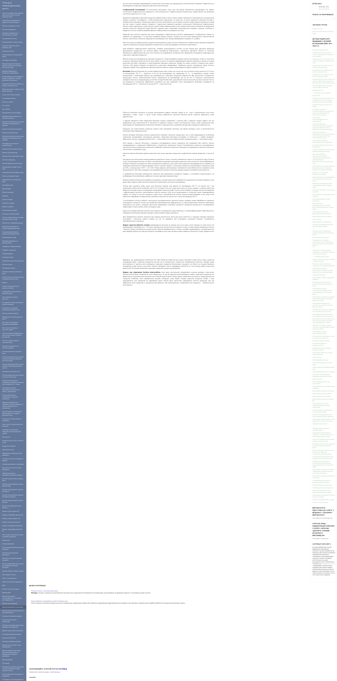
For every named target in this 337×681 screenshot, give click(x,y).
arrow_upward (333, 677)
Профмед (63, 669)
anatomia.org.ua (55, 672)
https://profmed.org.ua (328, 564)
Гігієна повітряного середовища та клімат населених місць (49, 601)
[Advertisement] (168, 97)
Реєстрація (321, 9)
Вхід (328, 9)
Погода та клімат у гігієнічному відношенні (44, 591)
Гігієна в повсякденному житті (11, 5)
